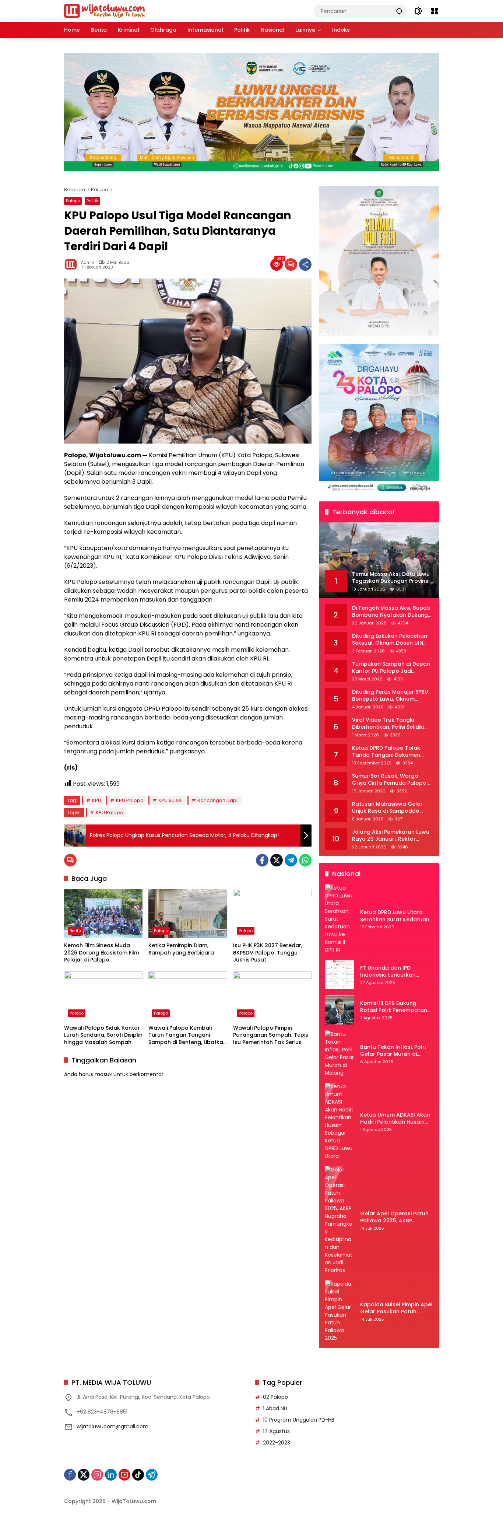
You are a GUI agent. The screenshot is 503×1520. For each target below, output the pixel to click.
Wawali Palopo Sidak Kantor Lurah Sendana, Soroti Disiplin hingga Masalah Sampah (103, 1035)
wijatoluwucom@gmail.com (112, 1426)
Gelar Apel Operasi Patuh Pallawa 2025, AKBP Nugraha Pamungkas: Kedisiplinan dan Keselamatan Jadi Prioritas (396, 1217)
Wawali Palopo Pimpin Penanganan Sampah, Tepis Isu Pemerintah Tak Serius (270, 1035)
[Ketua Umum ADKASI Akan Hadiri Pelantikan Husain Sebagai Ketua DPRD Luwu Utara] (339, 1121)
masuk (103, 1074)
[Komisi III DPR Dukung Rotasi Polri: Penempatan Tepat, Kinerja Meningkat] (339, 1010)
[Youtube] (124, 1475)
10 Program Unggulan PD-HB (298, 1419)
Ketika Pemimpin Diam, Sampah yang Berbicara (181, 949)
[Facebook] (262, 860)
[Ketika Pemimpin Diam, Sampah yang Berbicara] (187, 913)
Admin (87, 262)
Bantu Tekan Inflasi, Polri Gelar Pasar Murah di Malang (393, 1051)
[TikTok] (138, 1475)
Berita (75, 931)
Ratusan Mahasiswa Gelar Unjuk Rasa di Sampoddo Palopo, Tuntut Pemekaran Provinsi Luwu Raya (387, 808)
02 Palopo (275, 1397)
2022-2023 (276, 1442)
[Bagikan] (305, 264)
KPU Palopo (130, 800)
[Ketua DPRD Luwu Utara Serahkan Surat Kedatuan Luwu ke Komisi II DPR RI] (339, 919)
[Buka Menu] (434, 11)
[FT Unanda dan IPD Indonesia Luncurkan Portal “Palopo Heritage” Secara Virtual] (339, 974)
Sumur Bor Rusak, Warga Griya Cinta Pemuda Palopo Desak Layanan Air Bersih (389, 780)
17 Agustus (276, 1431)
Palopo (73, 201)
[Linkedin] (111, 1475)
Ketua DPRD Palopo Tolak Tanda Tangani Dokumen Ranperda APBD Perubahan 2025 (388, 752)
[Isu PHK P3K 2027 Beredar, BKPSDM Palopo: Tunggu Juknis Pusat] (272, 913)
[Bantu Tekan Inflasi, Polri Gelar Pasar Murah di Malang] (339, 1053)
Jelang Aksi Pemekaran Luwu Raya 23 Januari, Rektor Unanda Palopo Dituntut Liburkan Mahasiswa (390, 836)
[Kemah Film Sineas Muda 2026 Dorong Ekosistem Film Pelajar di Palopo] (103, 913)
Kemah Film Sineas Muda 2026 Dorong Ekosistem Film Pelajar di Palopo (101, 952)
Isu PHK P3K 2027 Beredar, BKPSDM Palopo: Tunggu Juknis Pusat (267, 952)
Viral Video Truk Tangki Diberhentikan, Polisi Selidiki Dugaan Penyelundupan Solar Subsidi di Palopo (392, 724)
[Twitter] (276, 860)
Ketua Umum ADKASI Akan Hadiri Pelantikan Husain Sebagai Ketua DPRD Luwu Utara (395, 1118)
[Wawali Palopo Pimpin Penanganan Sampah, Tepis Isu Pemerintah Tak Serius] (272, 996)
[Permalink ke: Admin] (72, 264)
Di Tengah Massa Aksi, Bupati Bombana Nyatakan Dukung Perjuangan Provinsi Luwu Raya (391, 612)
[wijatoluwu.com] (104, 10)
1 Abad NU (275, 1408)
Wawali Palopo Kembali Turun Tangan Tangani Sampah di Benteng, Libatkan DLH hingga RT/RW (187, 1035)
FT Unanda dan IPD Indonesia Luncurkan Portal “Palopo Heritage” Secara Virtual (393, 971)
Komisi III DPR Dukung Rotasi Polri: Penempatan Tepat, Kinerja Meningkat (393, 1007)
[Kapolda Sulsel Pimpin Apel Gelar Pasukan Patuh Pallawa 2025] (339, 1311)
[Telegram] (291, 860)
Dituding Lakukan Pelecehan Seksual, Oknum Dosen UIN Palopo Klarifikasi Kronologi (389, 640)
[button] (399, 11)
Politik (92, 201)
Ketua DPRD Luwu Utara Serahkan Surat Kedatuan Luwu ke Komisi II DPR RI (394, 916)
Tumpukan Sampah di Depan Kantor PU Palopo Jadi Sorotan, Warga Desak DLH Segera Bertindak (391, 668)
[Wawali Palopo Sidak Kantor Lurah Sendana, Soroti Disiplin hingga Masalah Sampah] (103, 996)
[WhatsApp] (305, 860)
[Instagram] (97, 1475)
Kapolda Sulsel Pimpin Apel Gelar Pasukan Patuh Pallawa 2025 (396, 1308)
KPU (96, 800)
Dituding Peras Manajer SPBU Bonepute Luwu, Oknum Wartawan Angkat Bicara (390, 696)
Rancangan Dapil (218, 800)
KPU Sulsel (170, 800)
